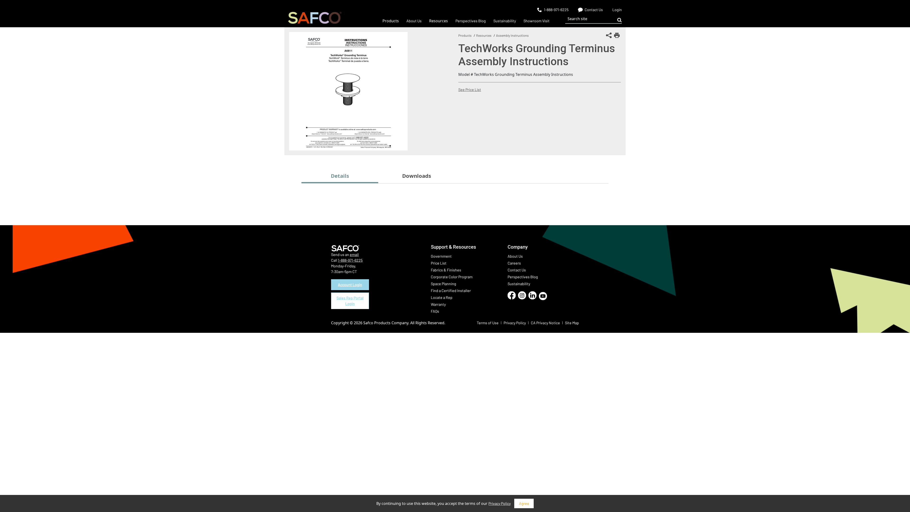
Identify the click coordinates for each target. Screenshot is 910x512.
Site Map (572, 322)
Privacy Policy (499, 503)
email (354, 254)
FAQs (435, 311)
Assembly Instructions (512, 35)
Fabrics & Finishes (446, 270)
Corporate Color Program (452, 276)
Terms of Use (488, 322)
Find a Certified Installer (451, 290)
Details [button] (340, 175)
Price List (438, 263)
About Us (515, 256)
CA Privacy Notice (545, 322)
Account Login (350, 284)
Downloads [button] (416, 175)
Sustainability (519, 283)
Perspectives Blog (523, 276)
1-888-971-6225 (350, 260)
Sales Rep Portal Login (350, 301)
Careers (514, 263)
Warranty (438, 304)
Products (465, 35)
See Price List (469, 89)
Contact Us (517, 270)
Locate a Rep (441, 297)
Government (441, 256)
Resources (483, 35)
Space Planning (443, 283)
